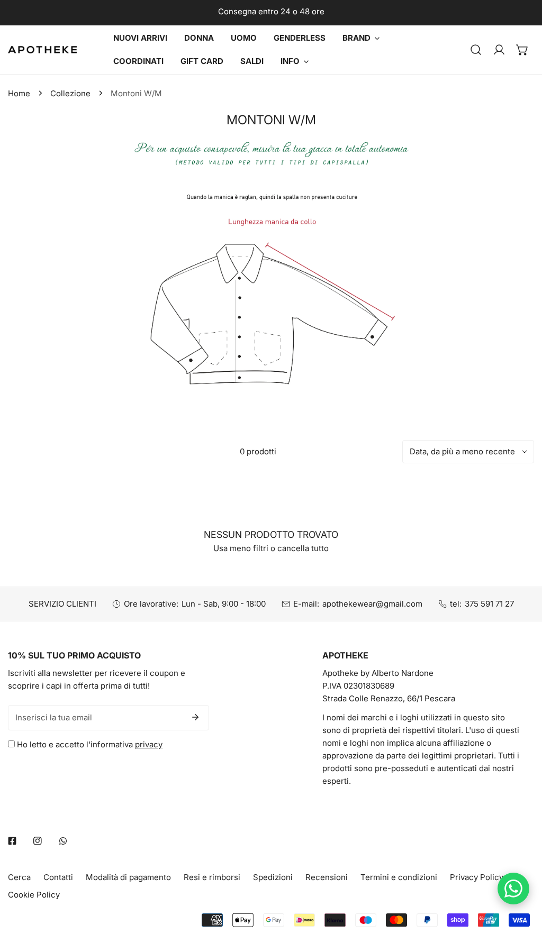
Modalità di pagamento (128, 877)
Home (19, 93)
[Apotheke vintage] (42, 50)
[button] (522, 49)
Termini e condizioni (398, 877)
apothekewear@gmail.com (372, 604)
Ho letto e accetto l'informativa (88, 744)
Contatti (58, 877)
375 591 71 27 (489, 604)
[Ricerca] (475, 49)
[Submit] (195, 717)
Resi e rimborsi (212, 877)
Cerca (19, 877)
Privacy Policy (476, 877)
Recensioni (326, 877)
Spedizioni (273, 877)
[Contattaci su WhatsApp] (513, 888)
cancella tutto (303, 548)
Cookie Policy (34, 895)
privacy (148, 744)
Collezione (70, 93)
